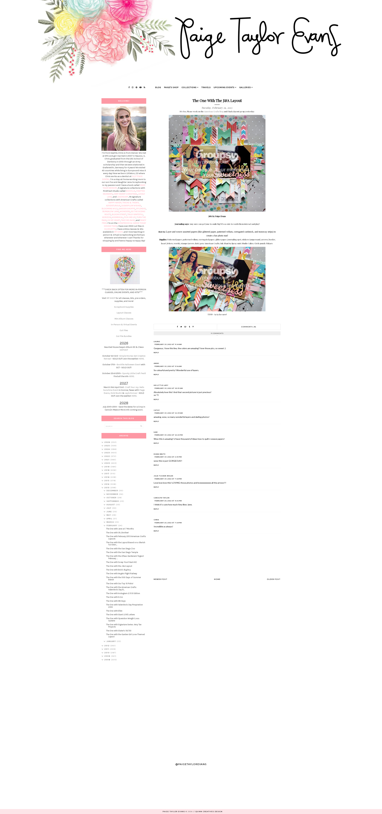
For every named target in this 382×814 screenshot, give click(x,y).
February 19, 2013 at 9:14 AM (168, 344)
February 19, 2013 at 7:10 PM (168, 479)
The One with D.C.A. (114, 597)
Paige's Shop (171, 87)
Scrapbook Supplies (124, 307)
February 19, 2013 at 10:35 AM (169, 388)
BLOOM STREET (119, 214)
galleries (245, 87)
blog (158, 87)
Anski (156, 363)
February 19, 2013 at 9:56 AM (168, 366)
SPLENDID (141, 208)
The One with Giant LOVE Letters (120, 614)
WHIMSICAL (117, 217)
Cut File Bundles (124, 336)
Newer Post (160, 579)
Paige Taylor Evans (174, 812)
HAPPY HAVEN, (115, 202)
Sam (156, 432)
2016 (107, 477)
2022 (107, 456)
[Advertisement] (123, 710)
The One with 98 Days (116, 601)
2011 (107, 649)
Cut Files (124, 330)
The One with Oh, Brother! (117, 532)
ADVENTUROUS (113, 205)
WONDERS (125, 211)
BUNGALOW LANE (110, 211)
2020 (107, 463)
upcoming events (224, 87)
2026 (107, 442)
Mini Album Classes (123, 318)
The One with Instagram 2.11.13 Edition (123, 593)
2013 (107, 488)
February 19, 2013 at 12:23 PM (169, 435)
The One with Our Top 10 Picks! (119, 583)
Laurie (157, 341)
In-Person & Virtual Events (124, 324)
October (112, 498)
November (113, 494)
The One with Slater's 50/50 (118, 631)
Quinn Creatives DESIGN (208, 812)
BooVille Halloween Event (129, 364)
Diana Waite (159, 454)
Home (217, 579)
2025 (107, 446)
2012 (107, 646)
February (112, 525)
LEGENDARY (122, 197)
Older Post (274, 579)
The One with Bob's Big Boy (118, 570)
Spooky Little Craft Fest (133, 373)
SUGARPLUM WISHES (131, 205)
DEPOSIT (124, 350)
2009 (107, 656)
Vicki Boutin (116, 393)
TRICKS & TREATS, (130, 202)
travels (206, 87)
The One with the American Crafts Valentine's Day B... (121, 588)
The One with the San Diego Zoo (120, 548)
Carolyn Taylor (162, 498)
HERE (141, 358)
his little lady (161, 385)
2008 (107, 660)
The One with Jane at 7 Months (120, 529)
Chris (156, 520)
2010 (107, 653)
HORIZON (106, 217)
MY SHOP (118, 232)
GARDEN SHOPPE (127, 208)
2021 (107, 460)
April (110, 519)
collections (189, 87)
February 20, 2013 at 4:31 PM (168, 501)
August (111, 505)
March (111, 522)
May (109, 515)
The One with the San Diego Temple (122, 552)
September (113, 501)
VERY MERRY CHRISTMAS (125, 194)
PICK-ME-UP (130, 217)
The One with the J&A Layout (119, 566)
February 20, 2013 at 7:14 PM (168, 523)
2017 (107, 474)
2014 (107, 484)
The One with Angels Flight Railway (121, 573)
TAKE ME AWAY (128, 220)
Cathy (157, 410)
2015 (107, 481)
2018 (107, 470)
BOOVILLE (130, 191)
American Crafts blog (213, 111)
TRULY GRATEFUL (135, 214)
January (112, 641)
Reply (156, 352)
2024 (107, 449)
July (109, 508)
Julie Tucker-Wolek (163, 476)
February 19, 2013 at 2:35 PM (168, 457)
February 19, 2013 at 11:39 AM (169, 413)
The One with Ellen (114, 611)
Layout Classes (124, 312)
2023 (107, 453)
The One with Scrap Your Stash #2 (121, 562)
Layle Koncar (131, 393)
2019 (107, 467)
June (110, 512)
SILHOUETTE (110, 229)
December (113, 491)
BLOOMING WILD (110, 208)
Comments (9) (248, 327)
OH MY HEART (113, 220)
